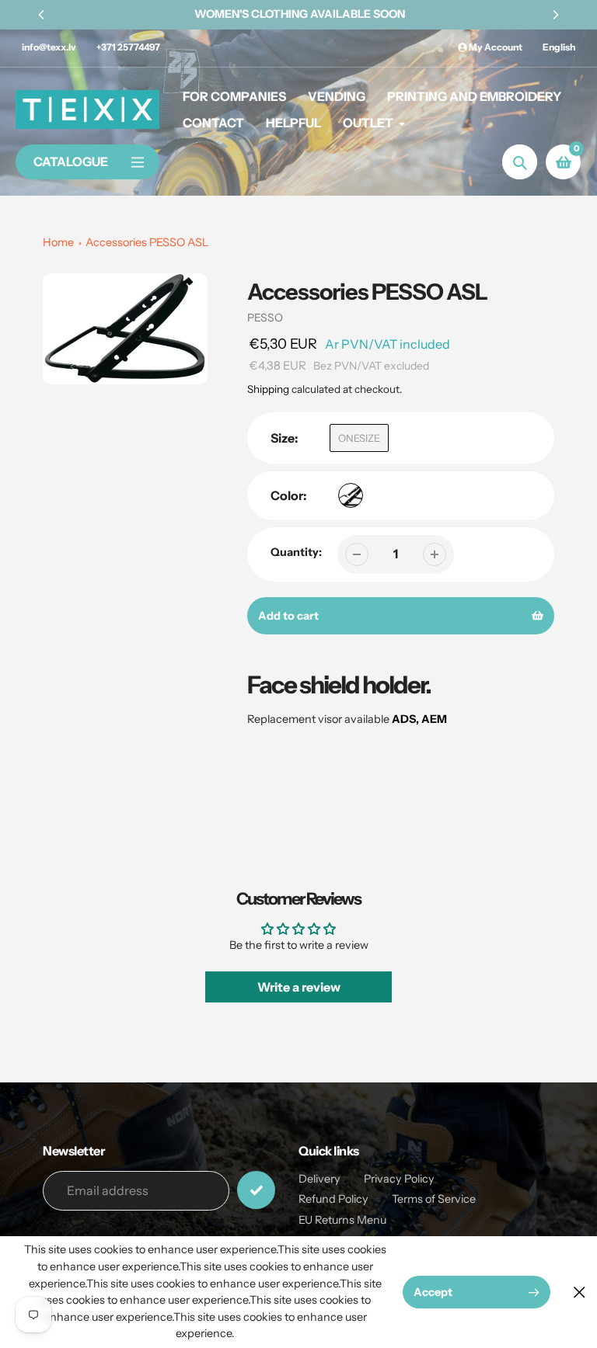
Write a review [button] (298, 987)
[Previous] (42, 15)
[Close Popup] (579, 1292)
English (559, 47)
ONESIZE (359, 438)
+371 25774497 (128, 47)
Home (58, 242)
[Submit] (256, 1190)
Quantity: (296, 552)
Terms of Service (434, 1199)
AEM (434, 719)
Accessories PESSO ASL (147, 242)
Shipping (268, 389)
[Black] (350, 495)
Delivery (319, 1179)
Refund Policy (333, 1199)
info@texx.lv (49, 47)
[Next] (555, 15)
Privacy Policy (399, 1179)
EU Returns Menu (342, 1220)
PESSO (265, 318)
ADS (404, 719)
